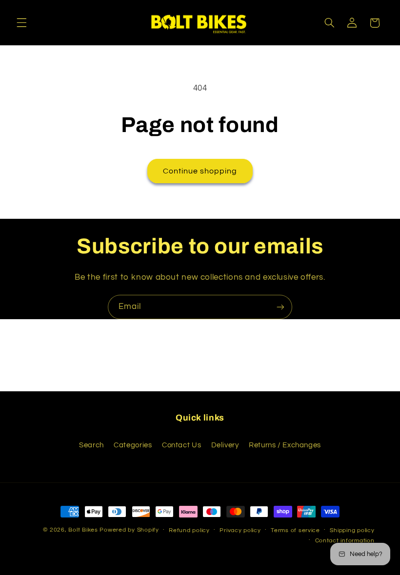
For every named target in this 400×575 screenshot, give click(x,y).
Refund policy (189, 530)
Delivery (225, 445)
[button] (21, 23)
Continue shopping (200, 171)
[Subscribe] (280, 307)
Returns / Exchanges (285, 445)
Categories (133, 445)
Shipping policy (352, 530)
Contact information (345, 540)
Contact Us (181, 445)
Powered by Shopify (129, 530)
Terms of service (295, 530)
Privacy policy (240, 530)
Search (91, 445)
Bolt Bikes (83, 530)
